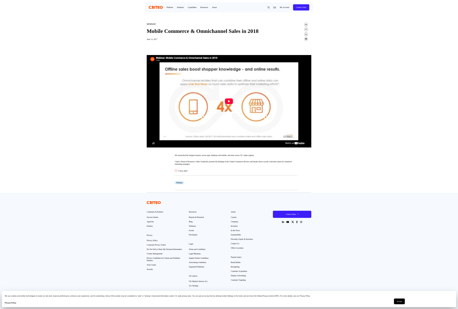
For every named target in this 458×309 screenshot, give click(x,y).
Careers (234, 217)
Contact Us (235, 244)
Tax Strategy (193, 286)
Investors (234, 226)
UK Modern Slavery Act (198, 281)
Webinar (179, 183)
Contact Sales (301, 7)
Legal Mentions (195, 254)
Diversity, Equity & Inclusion (242, 239)
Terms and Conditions (197, 249)
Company (234, 222)
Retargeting (235, 267)
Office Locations (237, 248)
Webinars (192, 226)
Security (150, 269)
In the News (235, 230)
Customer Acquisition (239, 271)
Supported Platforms (196, 267)
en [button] (274, 7)
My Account (284, 7)
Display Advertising (238, 276)
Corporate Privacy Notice (156, 245)
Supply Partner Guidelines (199, 258)
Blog (191, 222)
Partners (150, 226)
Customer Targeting (238, 280)
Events (191, 230)
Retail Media (235, 262)
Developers (193, 235)
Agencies (150, 222)
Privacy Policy (152, 240)
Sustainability (236, 235)
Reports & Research (196, 217)
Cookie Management (154, 254)
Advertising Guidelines (197, 262)
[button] (269, 7)
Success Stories (152, 217)
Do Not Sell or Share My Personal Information (164, 249)
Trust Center (151, 265)
